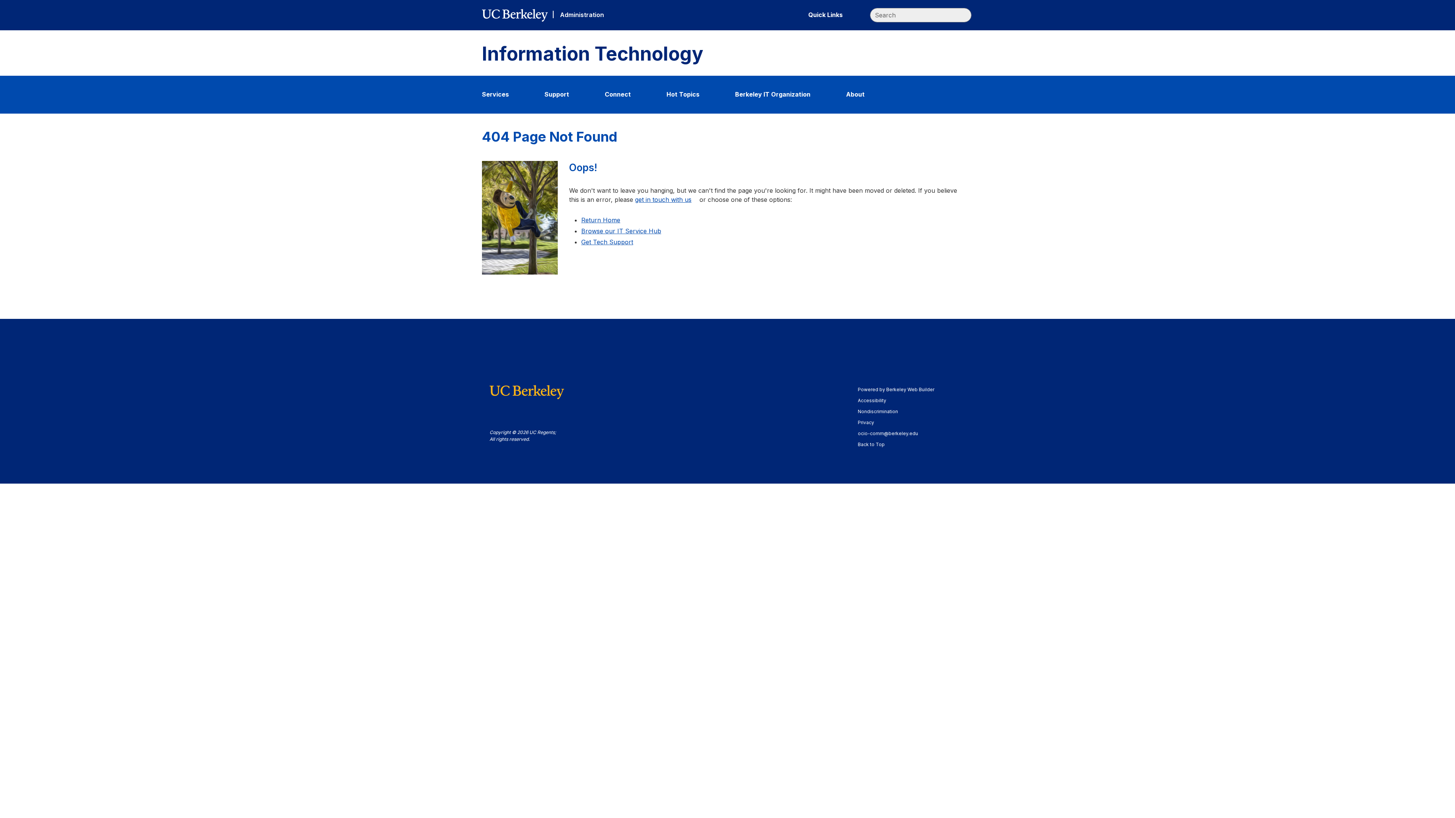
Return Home (600, 220)
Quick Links (825, 15)
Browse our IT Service (621, 231)
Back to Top (871, 444)
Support (556, 94)
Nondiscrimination (881, 411)
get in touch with (663, 199)
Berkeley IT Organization (772, 94)
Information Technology (592, 54)
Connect (618, 94)
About (855, 94)
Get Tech (607, 242)
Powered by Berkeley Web (896, 389)
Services (495, 94)
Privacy (869, 422)
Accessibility (875, 400)
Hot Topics (682, 94)
